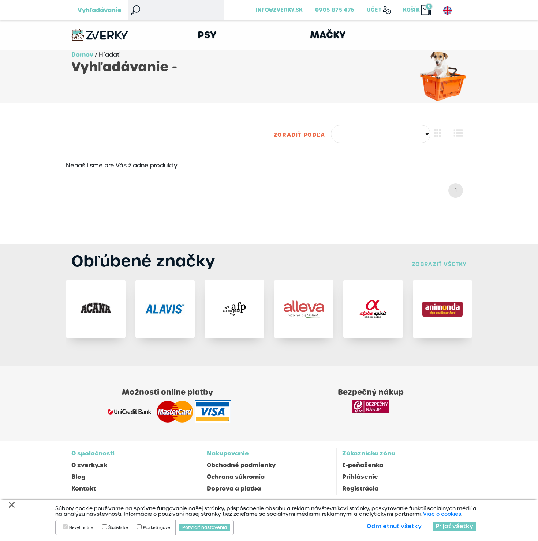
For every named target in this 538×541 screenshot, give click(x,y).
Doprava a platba (234, 488)
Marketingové (156, 528)
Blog (78, 477)
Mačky (328, 35)
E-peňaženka (362, 465)
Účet (374, 10)
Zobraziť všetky (439, 264)
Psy (207, 35)
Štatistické (118, 528)
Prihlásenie (360, 477)
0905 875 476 (335, 10)
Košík (411, 10)
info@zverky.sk (279, 10)
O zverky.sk (89, 465)
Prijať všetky (454, 526)
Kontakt (83, 488)
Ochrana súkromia (236, 477)
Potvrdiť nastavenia (204, 527)
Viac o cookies (442, 514)
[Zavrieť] (12, 505)
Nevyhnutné (81, 528)
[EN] (447, 10)
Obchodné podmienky (241, 465)
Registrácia (360, 488)
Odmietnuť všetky (394, 526)
